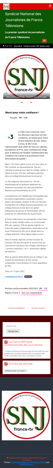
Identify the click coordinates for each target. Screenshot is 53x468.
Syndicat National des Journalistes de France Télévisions (24, 20)
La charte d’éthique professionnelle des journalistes (24, 351)
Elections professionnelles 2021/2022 (22, 288)
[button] (44, 40)
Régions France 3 (13, 293)
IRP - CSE (43, 288)
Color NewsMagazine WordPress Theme (28, 462)
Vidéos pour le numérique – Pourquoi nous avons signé (26, 97)
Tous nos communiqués (31, 293)
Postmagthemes (26, 464)
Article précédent (16, 308)
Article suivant (38, 308)
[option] (26, 77)
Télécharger (28, 277)
